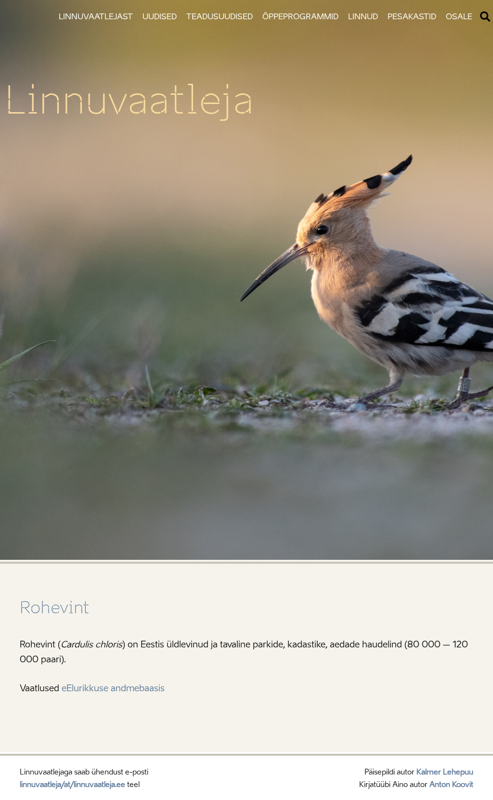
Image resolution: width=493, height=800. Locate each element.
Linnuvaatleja (129, 100)
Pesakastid (412, 16)
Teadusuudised (219, 16)
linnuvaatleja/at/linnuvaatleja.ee (72, 784)
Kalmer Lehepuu (444, 772)
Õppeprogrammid (300, 16)
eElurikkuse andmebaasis (113, 688)
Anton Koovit (451, 784)
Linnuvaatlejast (96, 16)
